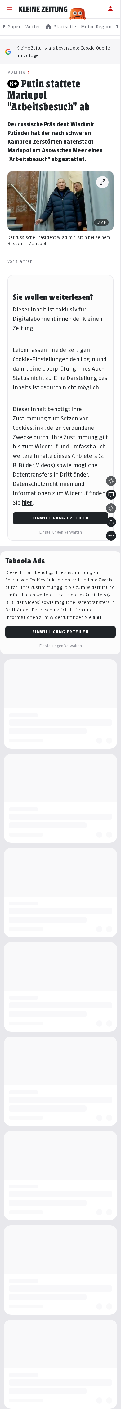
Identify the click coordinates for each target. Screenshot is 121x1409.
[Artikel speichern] (111, 508)
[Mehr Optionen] (111, 536)
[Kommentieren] (111, 495)
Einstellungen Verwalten (60, 532)
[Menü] (9, 9)
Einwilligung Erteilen (60, 518)
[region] (60, 27)
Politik (16, 72)
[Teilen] (111, 522)
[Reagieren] (111, 481)
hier (27, 502)
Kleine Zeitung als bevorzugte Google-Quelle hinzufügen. (63, 51)
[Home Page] (43, 9)
